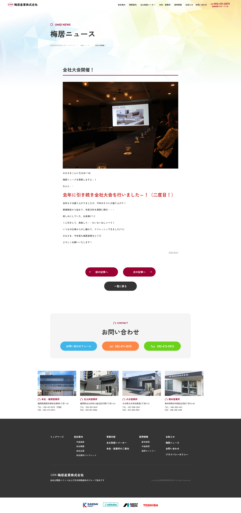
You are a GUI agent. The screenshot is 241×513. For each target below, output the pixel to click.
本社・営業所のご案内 (117, 448)
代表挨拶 (80, 441)
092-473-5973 (162, 346)
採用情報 (178, 4)
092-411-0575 (121, 346)
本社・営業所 (164, 4)
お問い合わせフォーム (78, 346)
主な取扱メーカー (147, 4)
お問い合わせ (201, 4)
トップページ (57, 436)
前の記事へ (101, 272)
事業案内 (133, 4)
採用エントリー (149, 450)
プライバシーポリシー (177, 454)
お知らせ (189, 4)
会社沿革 (80, 450)
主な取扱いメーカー (116, 442)
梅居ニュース (85, 45)
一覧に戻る (120, 286)
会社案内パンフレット (86, 455)
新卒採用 (146, 441)
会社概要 (80, 446)
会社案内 (121, 4)
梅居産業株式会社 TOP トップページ (62, 45)
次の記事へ (139, 272)
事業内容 (110, 436)
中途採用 (146, 446)
